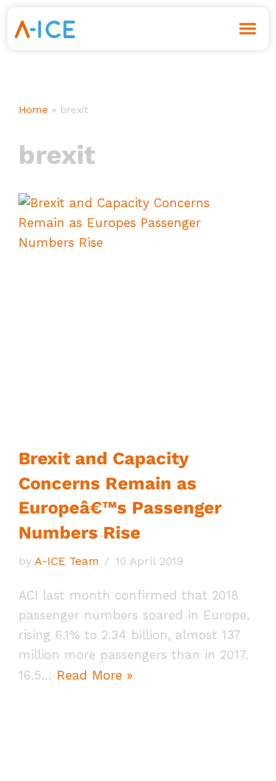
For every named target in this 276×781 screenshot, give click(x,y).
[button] (248, 29)
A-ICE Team (67, 561)
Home (33, 109)
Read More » (94, 675)
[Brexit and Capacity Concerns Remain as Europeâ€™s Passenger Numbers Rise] (138, 312)
